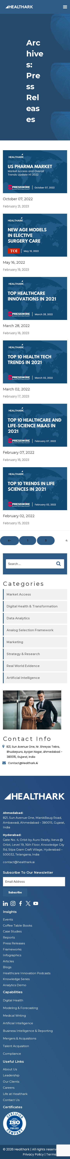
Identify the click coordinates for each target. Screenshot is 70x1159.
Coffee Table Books (17, 925)
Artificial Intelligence (23, 678)
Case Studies (12, 931)
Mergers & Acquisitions (19, 1038)
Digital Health (13, 1000)
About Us (10, 1069)
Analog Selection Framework (30, 630)
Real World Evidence (23, 666)
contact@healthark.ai (19, 862)
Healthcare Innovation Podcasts (26, 973)
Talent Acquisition (16, 1046)
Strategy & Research (23, 654)
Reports (9, 937)
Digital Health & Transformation (32, 606)
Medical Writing (14, 1015)
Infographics (12, 955)
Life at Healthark (15, 1094)
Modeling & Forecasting (20, 1008)
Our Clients (11, 1081)
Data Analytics (18, 618)
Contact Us (11, 1100)
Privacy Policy (33, 1154)
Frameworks (12, 949)
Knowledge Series (16, 979)
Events (8, 919)
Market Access (19, 594)
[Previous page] (9, 540)
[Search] (58, 564)
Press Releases (14, 943)
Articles (8, 961)
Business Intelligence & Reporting (28, 1031)
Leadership (11, 1075)
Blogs (7, 967)
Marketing (15, 642)
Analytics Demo (14, 985)
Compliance (12, 1053)
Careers (8, 1087)
